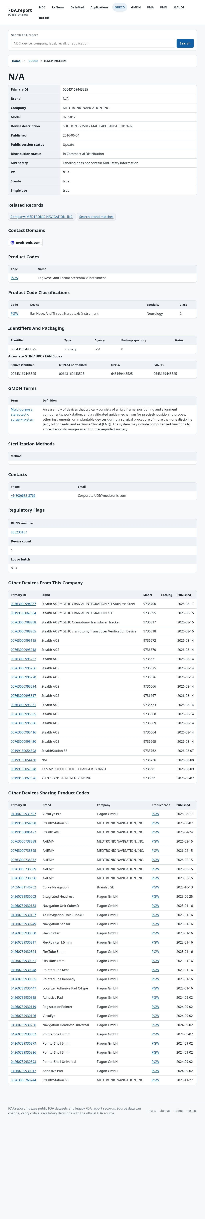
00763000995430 (23, 741)
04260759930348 (23, 970)
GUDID (120, 7)
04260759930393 (23, 1061)
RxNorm (58, 7)
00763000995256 (23, 668)
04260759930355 (23, 979)
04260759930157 (23, 915)
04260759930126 (23, 1016)
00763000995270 (23, 677)
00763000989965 (23, 631)
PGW (14, 278)
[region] (102, 274)
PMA (150, 7)
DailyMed (77, 7)
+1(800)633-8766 (23, 495)
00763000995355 (23, 714)
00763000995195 (23, 640)
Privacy (151, 1111)
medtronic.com (28, 242)
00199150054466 (23, 760)
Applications (99, 7)
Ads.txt (191, 1111)
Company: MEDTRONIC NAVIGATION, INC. (41, 216)
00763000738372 (23, 860)
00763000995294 (23, 686)
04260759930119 (23, 1007)
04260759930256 (23, 1025)
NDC (42, 7)
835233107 (19, 532)
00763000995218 (23, 649)
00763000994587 (23, 604)
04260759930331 (23, 961)
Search (185, 43)
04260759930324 (23, 951)
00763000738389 (23, 869)
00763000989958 (23, 622)
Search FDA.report (24, 35)
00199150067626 (23, 778)
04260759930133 (23, 905)
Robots (178, 1111)
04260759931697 (23, 814)
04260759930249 (23, 924)
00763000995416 (23, 732)
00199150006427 (23, 832)
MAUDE (179, 7)
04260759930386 (23, 1052)
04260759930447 (23, 988)
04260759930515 (23, 997)
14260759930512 (23, 1071)
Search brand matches (96, 216)
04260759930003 (23, 896)
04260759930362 (23, 1034)
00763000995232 (23, 659)
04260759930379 (23, 1043)
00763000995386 (23, 723)
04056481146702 (23, 887)
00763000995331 (23, 705)
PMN (163, 7)
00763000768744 (23, 1080)
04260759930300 (23, 933)
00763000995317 (23, 695)
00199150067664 (23, 613)
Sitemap (165, 1111)
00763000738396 (23, 878)
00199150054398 (23, 751)
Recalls (44, 18)
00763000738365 (23, 850)
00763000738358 (23, 841)
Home (16, 61)
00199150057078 (23, 769)
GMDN (136, 7)
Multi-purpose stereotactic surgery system (22, 414)
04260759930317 (23, 942)
